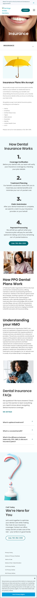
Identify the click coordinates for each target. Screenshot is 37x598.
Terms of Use (8, 559)
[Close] (35, 578)
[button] (34, 10)
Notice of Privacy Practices (12, 556)
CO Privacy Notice (10, 570)
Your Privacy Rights (18, 594)
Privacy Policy (9, 552)
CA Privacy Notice (10, 566)
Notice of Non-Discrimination (13, 563)
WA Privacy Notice (10, 573)
